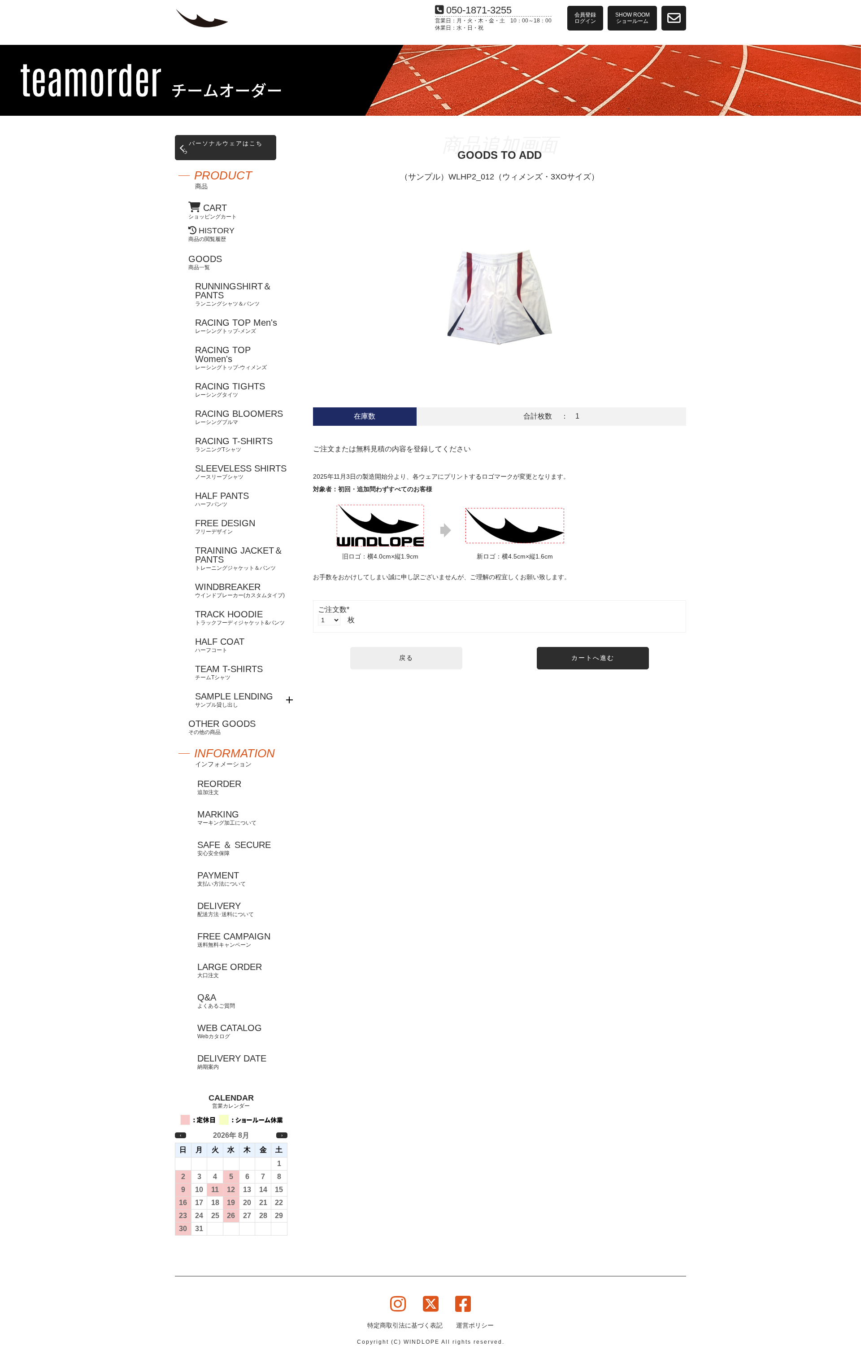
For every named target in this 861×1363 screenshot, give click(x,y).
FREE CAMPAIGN (233, 939)
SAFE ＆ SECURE (234, 848)
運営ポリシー (475, 1325)
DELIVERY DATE (231, 1061)
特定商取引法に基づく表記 (405, 1325)
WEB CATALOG (229, 1031)
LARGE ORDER (229, 970)
